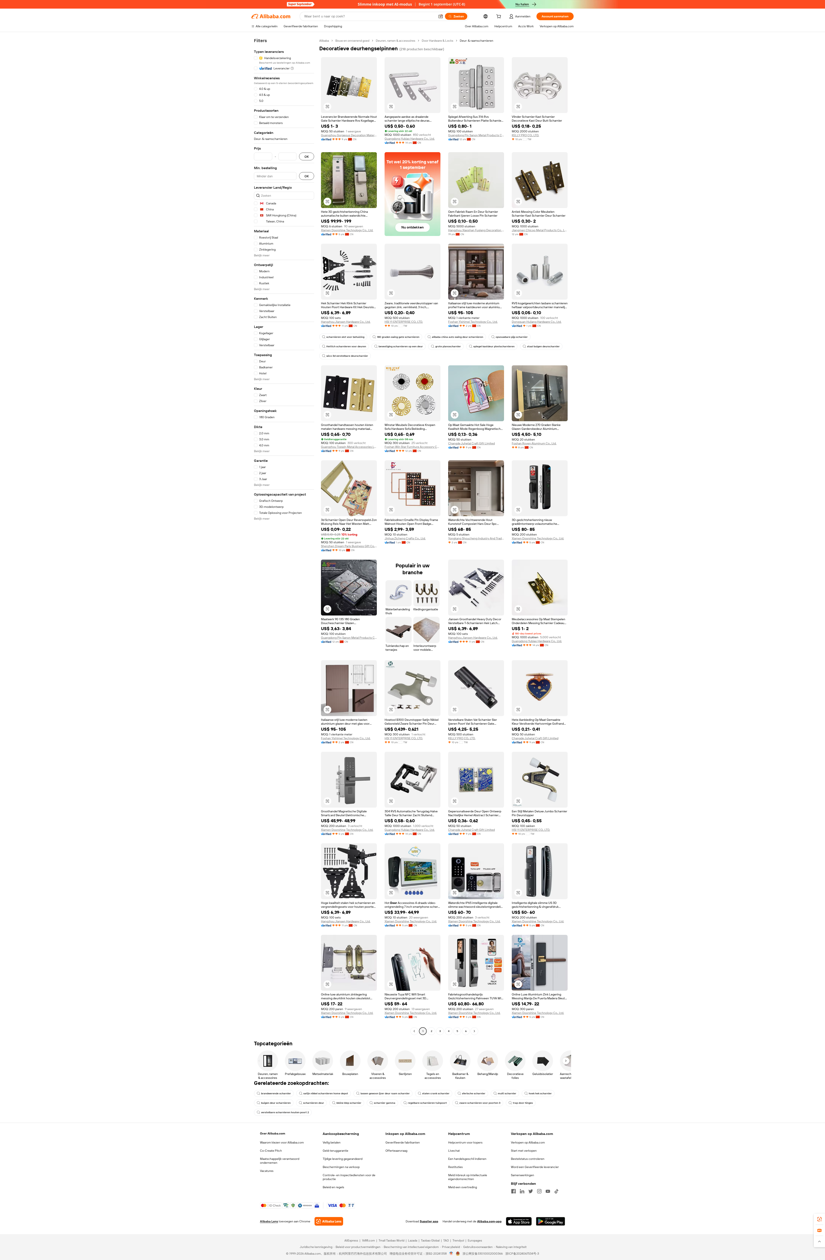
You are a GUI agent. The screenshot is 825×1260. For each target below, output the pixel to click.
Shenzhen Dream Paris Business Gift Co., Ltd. (349, 546)
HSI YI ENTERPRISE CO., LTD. (404, 321)
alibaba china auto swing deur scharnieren (457, 336)
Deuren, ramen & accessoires (395, 40)
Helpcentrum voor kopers (465, 1142)
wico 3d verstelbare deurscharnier (347, 355)
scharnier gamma (384, 1102)
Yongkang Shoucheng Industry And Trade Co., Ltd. (476, 538)
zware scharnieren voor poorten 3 (479, 1102)
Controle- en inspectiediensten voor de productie (349, 1177)
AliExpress (351, 1240)
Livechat (454, 1150)
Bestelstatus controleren (527, 1158)
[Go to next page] (474, 1031)
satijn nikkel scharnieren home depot (325, 1093)
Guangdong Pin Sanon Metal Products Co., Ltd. (476, 135)
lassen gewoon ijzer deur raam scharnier (385, 1093)
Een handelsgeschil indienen (467, 1158)
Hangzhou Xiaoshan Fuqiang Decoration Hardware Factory (476, 230)
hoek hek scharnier (540, 1093)
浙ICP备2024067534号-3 (522, 1253)
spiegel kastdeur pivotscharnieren (494, 346)
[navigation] (284, 536)
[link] (819, 1219)
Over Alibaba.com (272, 1133)
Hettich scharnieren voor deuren (346, 346)
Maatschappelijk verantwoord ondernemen (279, 1160)
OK (306, 156)
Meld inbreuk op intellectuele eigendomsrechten (467, 1177)
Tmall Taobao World (391, 1240)
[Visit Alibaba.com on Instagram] (539, 1191)
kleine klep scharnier (348, 1102)
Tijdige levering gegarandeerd (342, 1158)
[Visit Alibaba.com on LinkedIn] (522, 1191)
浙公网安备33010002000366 (483, 1253)
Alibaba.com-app (489, 1221)
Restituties (455, 1167)
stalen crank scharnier (435, 1093)
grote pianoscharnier (448, 346)
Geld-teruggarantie (335, 1150)
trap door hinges (523, 1102)
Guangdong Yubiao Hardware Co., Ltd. (410, 138)
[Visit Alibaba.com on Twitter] (530, 1191)
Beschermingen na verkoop (341, 1167)
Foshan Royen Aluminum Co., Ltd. (534, 443)
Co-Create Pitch (271, 1150)
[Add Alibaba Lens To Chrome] (329, 1221)
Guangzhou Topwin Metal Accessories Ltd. (349, 447)
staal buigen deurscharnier (543, 346)
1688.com (368, 1240)
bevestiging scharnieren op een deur (401, 346)
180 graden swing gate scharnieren (398, 336)
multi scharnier (507, 1093)
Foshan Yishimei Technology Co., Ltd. (473, 321)
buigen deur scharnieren (276, 1102)
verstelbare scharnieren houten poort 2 (285, 1112)
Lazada (412, 1240)
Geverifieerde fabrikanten (402, 1142)
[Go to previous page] (414, 1031)
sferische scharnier (473, 1093)
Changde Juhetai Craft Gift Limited (471, 443)
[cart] (499, 17)
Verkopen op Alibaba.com (528, 1142)
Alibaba (324, 40)
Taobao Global (430, 1240)
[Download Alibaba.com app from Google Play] (550, 1221)
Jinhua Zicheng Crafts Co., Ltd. (405, 538)
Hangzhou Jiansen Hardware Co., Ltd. (345, 321)
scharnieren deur (313, 1102)
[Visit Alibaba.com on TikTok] (556, 1191)
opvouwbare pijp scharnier (512, 336)
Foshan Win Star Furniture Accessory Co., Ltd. (412, 447)
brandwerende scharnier (276, 1093)
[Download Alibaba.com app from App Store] (519, 1221)
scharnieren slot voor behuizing (345, 336)
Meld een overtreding (462, 1187)
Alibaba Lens (269, 1221)
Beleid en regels (333, 1187)
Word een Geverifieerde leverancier (535, 1167)
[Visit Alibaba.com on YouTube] (547, 1191)
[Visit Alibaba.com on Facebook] (513, 1191)
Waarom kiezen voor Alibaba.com (282, 1142)
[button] (440, 16)
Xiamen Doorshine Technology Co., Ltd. (347, 230)
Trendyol (458, 1240)
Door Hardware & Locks (437, 40)
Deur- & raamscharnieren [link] (476, 40)
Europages (475, 1240)
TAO (446, 1240)
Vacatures (266, 1171)
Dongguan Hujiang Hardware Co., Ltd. (536, 321)
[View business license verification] (451, 1253)
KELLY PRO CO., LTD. (525, 135)
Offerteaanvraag (396, 1150)
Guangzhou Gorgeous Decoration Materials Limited (349, 135)
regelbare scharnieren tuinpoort (427, 1102)
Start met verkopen (524, 1150)
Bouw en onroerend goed (352, 40)
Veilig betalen (332, 1142)
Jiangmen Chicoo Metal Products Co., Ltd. (540, 230)
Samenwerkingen (522, 1175)
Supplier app (429, 1221)
